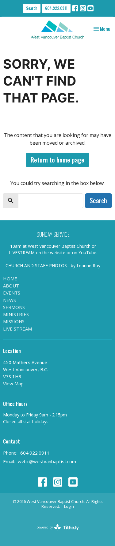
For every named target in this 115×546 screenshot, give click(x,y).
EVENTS (11, 293)
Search (31, 8)
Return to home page (57, 159)
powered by (54, 532)
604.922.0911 (56, 8)
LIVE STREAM (17, 329)
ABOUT (11, 286)
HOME (10, 278)
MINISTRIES (16, 314)
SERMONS (14, 307)
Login (69, 506)
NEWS (9, 300)
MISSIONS (14, 321)
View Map (13, 383)
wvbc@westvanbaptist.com (47, 461)
